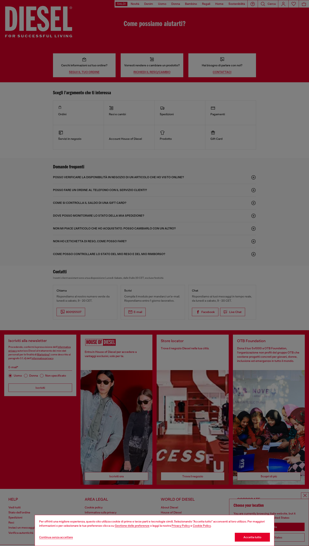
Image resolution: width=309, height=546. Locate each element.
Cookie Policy (202, 525)
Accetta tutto (252, 537)
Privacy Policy (181, 525)
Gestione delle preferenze (132, 525)
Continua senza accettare (56, 537)
